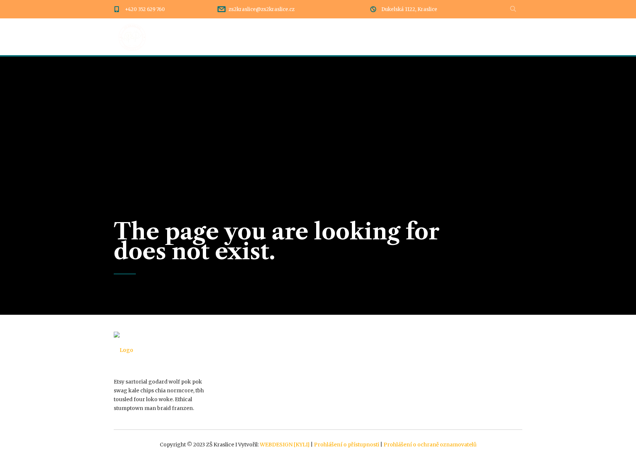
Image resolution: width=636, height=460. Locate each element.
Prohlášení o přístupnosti (346, 444)
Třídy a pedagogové (394, 36)
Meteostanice (503, 36)
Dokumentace (328, 36)
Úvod (178, 36)
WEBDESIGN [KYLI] (285, 444)
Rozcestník (275, 36)
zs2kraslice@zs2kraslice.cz (261, 9)
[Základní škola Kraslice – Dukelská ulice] (132, 36)
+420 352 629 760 (145, 9)
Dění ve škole (222, 36)
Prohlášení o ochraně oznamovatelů (430, 444)
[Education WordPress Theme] (161, 350)
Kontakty (453, 36)
